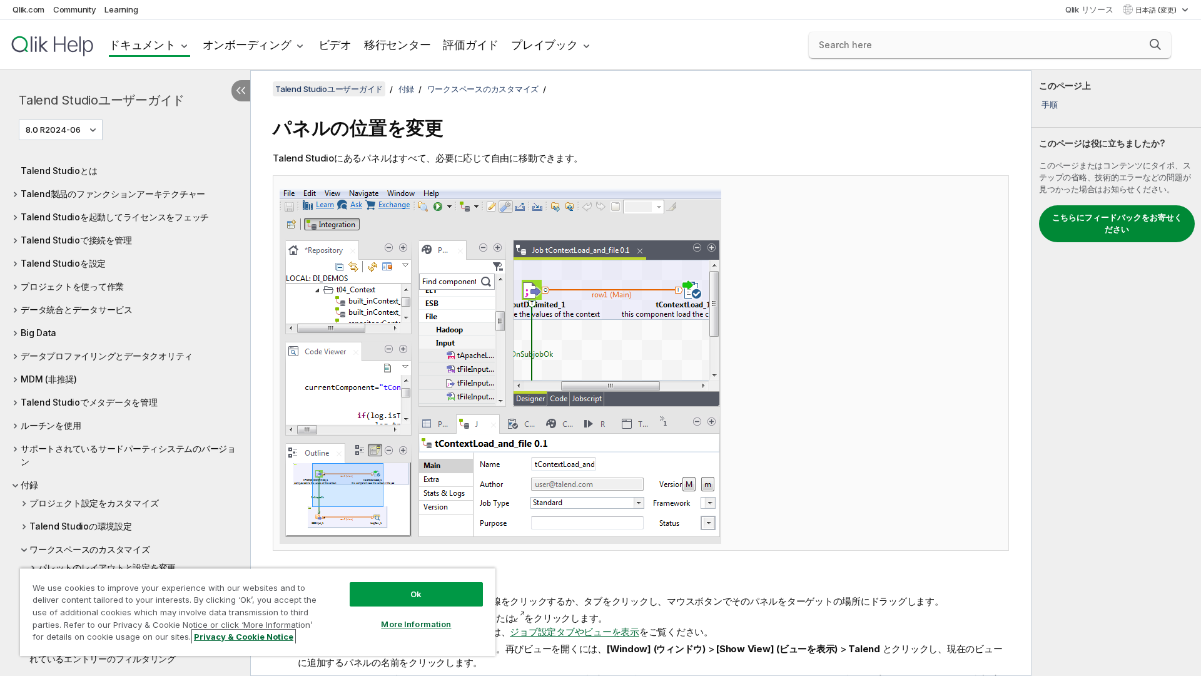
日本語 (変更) (1156, 10)
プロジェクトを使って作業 (72, 286)
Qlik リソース (1089, 9)
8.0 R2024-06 (53, 130)
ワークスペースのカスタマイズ (89, 549)
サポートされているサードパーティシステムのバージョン (128, 455)
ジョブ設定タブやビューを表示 (574, 632)
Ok (416, 594)
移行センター (397, 44)
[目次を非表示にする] (240, 90)
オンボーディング (247, 44)
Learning (121, 9)
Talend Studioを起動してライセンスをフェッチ (115, 217)
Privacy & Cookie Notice (243, 637)
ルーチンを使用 (51, 425)
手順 (1049, 105)
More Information (416, 624)
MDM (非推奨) (49, 379)
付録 (29, 484)
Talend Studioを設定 (63, 263)
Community (74, 9)
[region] (257, 612)
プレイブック (544, 44)
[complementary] (1116, 373)
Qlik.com (28, 9)
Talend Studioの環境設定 (80, 526)
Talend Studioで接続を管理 (76, 240)
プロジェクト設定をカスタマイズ (93, 503)
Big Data (38, 332)
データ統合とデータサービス (77, 309)
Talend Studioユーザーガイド (102, 100)
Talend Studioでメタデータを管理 (89, 402)
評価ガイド (471, 44)
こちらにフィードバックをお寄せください (1117, 223)
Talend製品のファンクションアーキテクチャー (113, 193)
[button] (1155, 44)
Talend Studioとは (59, 170)
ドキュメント (142, 44)
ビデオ (335, 44)
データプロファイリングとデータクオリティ (107, 356)
